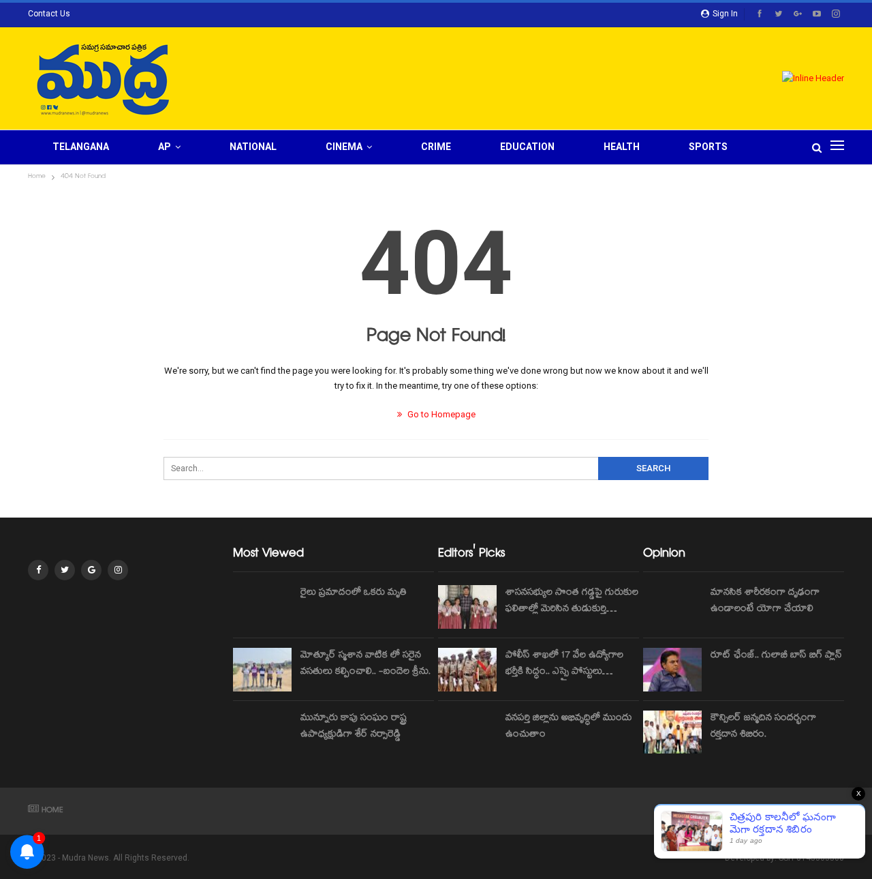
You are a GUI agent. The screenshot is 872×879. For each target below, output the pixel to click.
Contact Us (49, 13)
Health (622, 146)
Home (52, 811)
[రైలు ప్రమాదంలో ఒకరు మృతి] (262, 607)
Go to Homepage (440, 414)
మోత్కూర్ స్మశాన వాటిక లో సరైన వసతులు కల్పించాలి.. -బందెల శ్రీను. (365, 664)
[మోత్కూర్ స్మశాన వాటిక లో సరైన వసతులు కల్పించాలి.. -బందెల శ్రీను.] (262, 669)
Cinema (344, 146)
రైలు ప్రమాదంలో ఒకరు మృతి (353, 593)
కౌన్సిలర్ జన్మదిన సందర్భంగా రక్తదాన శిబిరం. (763, 727)
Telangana (80, 146)
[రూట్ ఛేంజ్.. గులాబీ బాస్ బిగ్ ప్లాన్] (672, 669)
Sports (708, 146)
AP (164, 146)
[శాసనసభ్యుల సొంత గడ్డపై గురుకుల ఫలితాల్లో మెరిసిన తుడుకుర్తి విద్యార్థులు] (467, 607)
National (253, 146)
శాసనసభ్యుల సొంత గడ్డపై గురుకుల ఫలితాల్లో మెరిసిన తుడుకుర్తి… (571, 601)
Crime (436, 146)
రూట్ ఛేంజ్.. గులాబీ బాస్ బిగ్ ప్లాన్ (776, 656)
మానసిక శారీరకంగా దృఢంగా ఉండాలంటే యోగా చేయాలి (765, 601)
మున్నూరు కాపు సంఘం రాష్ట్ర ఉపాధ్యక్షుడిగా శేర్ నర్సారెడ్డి (353, 727)
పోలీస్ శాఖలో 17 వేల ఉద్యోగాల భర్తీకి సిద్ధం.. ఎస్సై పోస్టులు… (564, 664)
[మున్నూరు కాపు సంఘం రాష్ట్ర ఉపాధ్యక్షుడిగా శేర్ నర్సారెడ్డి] (262, 732)
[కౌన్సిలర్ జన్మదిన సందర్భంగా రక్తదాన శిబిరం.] (672, 732)
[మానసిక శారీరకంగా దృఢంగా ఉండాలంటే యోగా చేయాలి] (672, 607)
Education (527, 146)
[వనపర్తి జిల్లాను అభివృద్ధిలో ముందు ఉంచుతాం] (467, 732)
